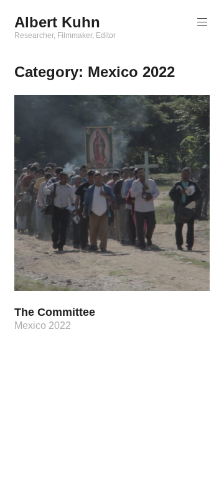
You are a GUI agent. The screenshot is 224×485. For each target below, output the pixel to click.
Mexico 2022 (42, 325)
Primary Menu (202, 22)
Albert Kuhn (57, 22)
